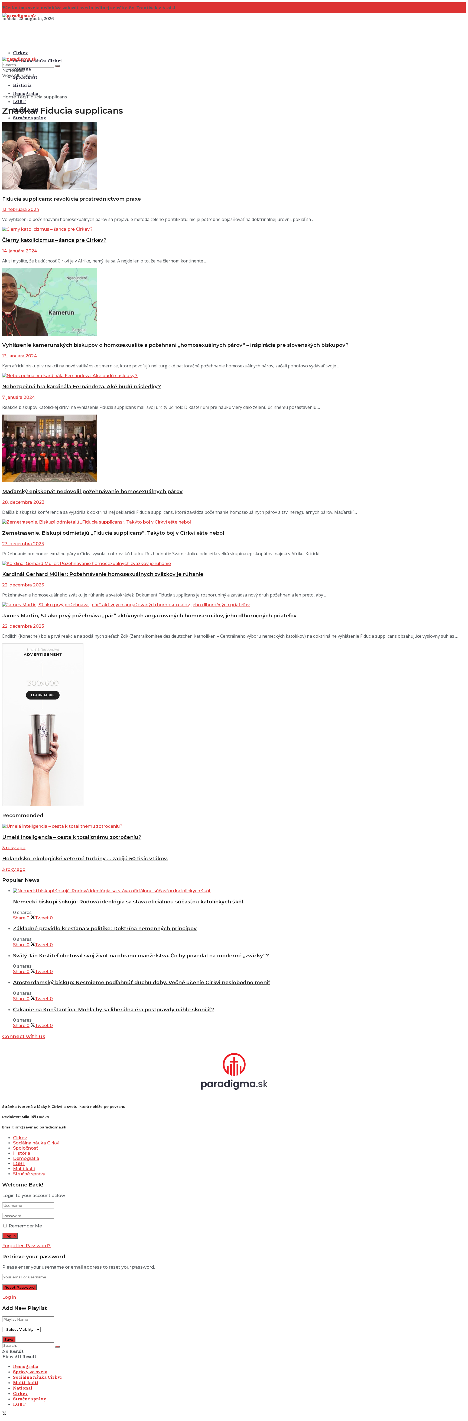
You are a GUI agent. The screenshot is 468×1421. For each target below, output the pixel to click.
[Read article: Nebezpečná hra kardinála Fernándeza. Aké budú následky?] (234, 375)
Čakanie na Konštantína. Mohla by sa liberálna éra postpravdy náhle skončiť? (113, 1009)
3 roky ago (13, 847)
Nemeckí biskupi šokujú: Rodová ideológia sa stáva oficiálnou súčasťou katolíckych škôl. (129, 902)
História (22, 85)
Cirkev (20, 52)
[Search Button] (57, 66)
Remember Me (25, 1225)
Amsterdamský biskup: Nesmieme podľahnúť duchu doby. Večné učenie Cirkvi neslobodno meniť (141, 982)
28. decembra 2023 (23, 502)
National (22, 1388)
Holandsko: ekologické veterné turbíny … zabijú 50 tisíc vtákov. (85, 858)
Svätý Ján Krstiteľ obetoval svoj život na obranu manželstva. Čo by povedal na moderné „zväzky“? (141, 955)
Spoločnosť (25, 1148)
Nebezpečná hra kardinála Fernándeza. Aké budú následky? (81, 386)
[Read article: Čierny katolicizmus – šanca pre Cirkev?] (234, 229)
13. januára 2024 (19, 355)
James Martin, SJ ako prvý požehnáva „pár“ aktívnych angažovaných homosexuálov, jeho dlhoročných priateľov (149, 615)
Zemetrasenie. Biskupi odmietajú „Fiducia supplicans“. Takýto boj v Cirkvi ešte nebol (113, 533)
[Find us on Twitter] (4, 1414)
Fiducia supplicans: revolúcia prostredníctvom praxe (71, 199)
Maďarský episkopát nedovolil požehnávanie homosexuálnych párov (92, 491)
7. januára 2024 (18, 397)
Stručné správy (29, 117)
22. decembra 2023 (23, 585)
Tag (21, 97)
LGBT (19, 101)
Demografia (25, 93)
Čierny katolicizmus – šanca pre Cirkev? (54, 240)
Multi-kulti (24, 1168)
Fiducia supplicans (47, 97)
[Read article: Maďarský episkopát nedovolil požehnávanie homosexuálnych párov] (234, 449)
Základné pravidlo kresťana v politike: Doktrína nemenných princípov (105, 928)
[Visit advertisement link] (42, 804)
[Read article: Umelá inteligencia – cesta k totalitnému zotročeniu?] (234, 826)
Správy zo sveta (30, 1371)
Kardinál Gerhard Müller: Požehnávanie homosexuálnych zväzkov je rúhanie (102, 574)
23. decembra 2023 (23, 543)
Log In (9, 1297)
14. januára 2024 (19, 251)
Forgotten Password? (26, 1245)
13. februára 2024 (20, 209)
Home (9, 97)
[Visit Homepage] (19, 15)
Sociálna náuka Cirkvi (37, 60)
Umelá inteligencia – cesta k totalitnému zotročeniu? (71, 837)
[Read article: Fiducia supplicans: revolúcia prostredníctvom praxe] (234, 156)
